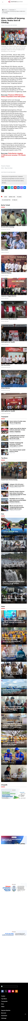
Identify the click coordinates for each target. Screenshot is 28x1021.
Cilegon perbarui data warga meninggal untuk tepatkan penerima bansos (13, 656)
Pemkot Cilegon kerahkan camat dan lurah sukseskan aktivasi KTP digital (13, 708)
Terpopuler (4, 416)
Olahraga (3, 1018)
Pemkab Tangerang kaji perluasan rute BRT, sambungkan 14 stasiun (16, 444)
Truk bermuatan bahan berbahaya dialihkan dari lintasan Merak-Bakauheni (12, 691)
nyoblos (14, 199)
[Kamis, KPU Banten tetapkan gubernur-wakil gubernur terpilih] (14, 332)
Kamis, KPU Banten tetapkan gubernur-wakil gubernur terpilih (13, 341)
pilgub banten (6, 199)
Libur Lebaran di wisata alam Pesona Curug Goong (13, 582)
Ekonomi (3, 1013)
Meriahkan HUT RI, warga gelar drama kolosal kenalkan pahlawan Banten (17, 500)
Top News (4, 458)
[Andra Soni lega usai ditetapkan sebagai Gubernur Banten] (14, 263)
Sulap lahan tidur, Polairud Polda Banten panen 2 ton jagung (12, 759)
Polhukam (12, 9)
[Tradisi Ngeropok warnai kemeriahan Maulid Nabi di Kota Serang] (14, 470)
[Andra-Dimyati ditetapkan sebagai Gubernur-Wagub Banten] (14, 286)
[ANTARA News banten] (15, 1)
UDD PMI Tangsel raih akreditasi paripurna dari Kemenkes (14, 364)
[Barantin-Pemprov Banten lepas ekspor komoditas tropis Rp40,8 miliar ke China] (4, 493)
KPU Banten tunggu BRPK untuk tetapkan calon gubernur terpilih (13, 410)
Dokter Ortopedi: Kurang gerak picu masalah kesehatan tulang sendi (12, 639)
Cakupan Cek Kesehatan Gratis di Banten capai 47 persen (12, 674)
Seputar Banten (5, 1010)
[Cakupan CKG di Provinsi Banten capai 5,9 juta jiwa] (4, 486)
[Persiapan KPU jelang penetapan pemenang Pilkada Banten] (14, 309)
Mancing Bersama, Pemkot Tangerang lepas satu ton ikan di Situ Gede (17, 437)
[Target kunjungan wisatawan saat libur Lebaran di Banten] (14, 560)
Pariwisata (4, 1015)
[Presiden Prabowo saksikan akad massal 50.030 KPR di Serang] (14, 217)
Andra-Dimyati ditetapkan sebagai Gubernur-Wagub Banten (11, 295)
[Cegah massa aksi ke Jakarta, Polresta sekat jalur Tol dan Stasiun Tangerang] (4, 430)
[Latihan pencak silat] (14, 526)
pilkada (19, 196)
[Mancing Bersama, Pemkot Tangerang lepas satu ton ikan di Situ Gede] (4, 437)
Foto (2, 514)
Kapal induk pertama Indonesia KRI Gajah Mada (13, 879)
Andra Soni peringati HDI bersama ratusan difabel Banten (14, 387)
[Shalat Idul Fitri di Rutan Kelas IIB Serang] (14, 595)
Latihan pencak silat (10, 531)
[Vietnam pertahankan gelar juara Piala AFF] (14, 906)
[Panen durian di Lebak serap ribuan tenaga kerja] (4, 423)
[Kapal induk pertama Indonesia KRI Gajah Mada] (14, 859)
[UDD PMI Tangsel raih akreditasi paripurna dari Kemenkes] (14, 355)
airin (5, 196)
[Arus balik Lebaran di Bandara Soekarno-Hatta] (14, 543)
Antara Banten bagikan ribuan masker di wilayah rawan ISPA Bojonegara (14, 777)
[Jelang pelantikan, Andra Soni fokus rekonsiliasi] (14, 240)
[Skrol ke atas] (25, 1014)
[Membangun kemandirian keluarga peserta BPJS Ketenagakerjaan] (14, 812)
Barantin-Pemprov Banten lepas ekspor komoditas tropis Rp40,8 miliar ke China (17, 493)
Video (3, 606)
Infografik (4, 785)
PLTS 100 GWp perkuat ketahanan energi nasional (13, 973)
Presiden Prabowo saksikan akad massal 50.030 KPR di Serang (13, 226)
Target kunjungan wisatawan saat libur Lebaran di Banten (14, 565)
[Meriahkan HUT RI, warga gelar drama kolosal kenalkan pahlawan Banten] (4, 501)
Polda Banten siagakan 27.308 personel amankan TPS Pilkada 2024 (13, 155)
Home (5, 9)
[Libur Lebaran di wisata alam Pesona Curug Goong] (14, 577)
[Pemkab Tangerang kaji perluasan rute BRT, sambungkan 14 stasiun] (4, 445)
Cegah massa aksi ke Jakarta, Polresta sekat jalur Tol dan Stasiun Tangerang (17, 430)
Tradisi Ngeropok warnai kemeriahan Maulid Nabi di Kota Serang (12, 478)
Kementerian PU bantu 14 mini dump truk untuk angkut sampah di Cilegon (13, 742)
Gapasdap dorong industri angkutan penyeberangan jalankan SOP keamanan (12, 725)
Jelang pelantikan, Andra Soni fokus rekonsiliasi (12, 249)
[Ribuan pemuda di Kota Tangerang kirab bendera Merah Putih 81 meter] (4, 508)
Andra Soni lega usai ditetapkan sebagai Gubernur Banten (13, 272)
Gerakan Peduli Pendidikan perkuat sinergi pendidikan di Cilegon (14, 622)
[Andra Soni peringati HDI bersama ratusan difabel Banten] (14, 378)
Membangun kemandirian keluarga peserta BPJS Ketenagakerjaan (12, 830)
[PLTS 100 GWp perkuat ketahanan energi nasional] (14, 953)
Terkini (3, 996)
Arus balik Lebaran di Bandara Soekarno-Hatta (14, 548)
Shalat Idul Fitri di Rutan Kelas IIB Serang (14, 599)
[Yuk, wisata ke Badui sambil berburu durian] (4, 452)
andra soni (12, 196)
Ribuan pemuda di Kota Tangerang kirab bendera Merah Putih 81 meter (16, 507)
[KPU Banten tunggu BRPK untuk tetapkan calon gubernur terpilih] (14, 401)
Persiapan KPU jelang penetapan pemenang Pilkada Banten (11, 318)
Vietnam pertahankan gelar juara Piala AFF (13, 926)
